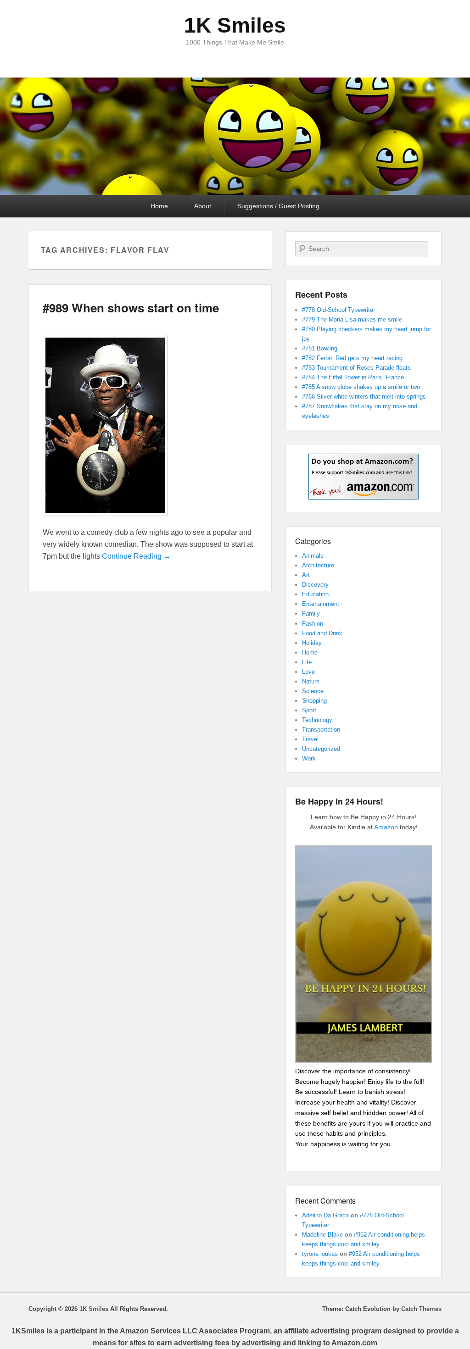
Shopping (314, 700)
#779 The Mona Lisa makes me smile (352, 319)
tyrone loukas (320, 1253)
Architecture (318, 565)
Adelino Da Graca (325, 1215)
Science (313, 691)
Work (309, 758)
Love (308, 671)
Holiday (312, 642)
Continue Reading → (136, 556)
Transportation (321, 729)
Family (311, 613)
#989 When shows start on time (131, 307)
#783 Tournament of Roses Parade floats (356, 367)
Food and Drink (322, 633)
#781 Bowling (319, 348)
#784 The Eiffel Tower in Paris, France (353, 377)
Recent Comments (325, 1200)
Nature (310, 681)
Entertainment (320, 603)
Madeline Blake (322, 1234)
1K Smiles (235, 25)
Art (306, 575)
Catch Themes (421, 1308)
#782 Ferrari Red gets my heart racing (352, 358)
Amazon (386, 827)
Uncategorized (321, 748)
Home (159, 206)
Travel (310, 739)
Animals (313, 555)
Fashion (312, 623)
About (202, 206)
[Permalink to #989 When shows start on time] (105, 520)
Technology (317, 719)
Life (307, 662)
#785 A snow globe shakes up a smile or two (361, 386)
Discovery (315, 584)
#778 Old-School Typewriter (338, 309)
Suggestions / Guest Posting (278, 206)
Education (315, 594)
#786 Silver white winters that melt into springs (364, 396)
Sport (309, 710)
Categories (313, 541)
